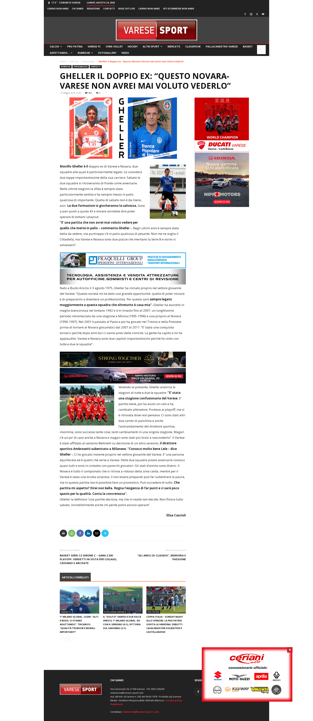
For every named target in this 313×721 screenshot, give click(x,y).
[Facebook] (245, 14)
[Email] (96, 533)
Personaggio (88, 61)
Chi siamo (78, 8)
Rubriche (84, 53)
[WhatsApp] (71, 533)
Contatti (109, 8)
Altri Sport (151, 46)
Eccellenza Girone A (115, 612)
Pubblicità (116, 704)
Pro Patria (75, 46)
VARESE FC (94, 46)
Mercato (174, 46)
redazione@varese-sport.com (140, 711)
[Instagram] (251, 14)
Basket (248, 46)
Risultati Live (126, 8)
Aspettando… (60, 53)
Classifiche (193, 46)
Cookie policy (174, 700)
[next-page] (68, 639)
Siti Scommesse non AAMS (178, 8)
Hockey (133, 46)
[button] (261, 50)
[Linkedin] (88, 533)
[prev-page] (62, 639)
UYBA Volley (114, 46)
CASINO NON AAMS (57, 8)
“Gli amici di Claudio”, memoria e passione (161, 557)
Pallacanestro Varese (222, 46)
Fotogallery (107, 53)
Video (125, 53)
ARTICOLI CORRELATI (75, 577)
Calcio (54, 46)
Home (63, 61)
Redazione (93, 8)
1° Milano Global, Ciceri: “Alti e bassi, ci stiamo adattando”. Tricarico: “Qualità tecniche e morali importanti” (79, 624)
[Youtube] (263, 14)
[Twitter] (257, 14)
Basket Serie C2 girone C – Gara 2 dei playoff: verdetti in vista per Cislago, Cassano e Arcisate (88, 559)
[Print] (63, 533)
